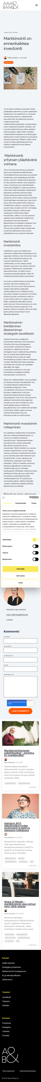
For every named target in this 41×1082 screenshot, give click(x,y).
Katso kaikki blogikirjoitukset (17, 615)
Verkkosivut (7, 979)
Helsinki (5, 1005)
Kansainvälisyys (10, 783)
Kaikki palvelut (8, 963)
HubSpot (21, 858)
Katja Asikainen (13, 58)
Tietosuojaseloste (8, 1071)
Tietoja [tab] (33, 503)
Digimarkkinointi (10, 858)
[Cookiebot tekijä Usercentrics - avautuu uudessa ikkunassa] (29, 497)
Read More (33, 787)
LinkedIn (9, 620)
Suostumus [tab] (7, 503)
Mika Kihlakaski (9, 762)
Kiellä (21, 583)
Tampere (6, 1001)
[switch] (36, 546)
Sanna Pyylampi (9, 913)
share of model (10, 938)
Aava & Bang (9, 934)
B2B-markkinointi (24, 783)
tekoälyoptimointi (10, 861)
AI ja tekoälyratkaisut (11, 975)
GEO (31, 861)
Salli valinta (20, 576)
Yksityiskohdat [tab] (20, 503)
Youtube (5, 1035)
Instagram (6, 1027)
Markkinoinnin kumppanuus (14, 971)
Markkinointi (8, 62)
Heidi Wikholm (9, 837)
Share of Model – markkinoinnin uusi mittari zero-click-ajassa (20, 904)
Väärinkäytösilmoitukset (28, 1071)
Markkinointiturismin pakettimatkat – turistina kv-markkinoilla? (19, 753)
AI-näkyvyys (23, 861)
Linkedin (5, 1031)
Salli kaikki (20, 569)
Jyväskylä (6, 997)
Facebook (6, 1023)
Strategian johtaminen (11, 967)
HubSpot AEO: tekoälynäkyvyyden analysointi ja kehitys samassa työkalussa (17, 827)
